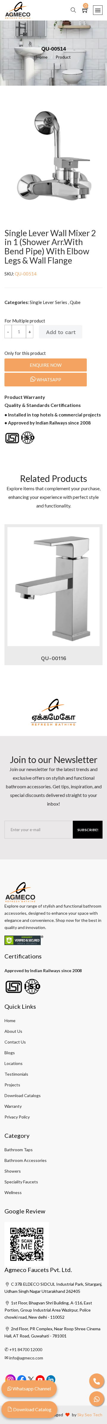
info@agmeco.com (26, 1357)
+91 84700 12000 (25, 1349)
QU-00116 (53, 658)
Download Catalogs (22, 1095)
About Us (13, 1031)
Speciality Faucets (21, 1181)
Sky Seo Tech (89, 1414)
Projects (12, 1084)
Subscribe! (87, 830)
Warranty (13, 1106)
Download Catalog (32, 1409)
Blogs (9, 1052)
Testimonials (16, 1074)
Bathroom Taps (18, 1149)
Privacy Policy (17, 1116)
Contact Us (15, 1041)
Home (44, 56)
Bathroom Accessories (25, 1160)
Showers (12, 1171)
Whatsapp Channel (31, 1388)
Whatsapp (48, 379)
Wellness (13, 1192)
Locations (13, 1063)
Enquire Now (46, 365)
